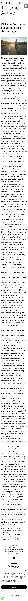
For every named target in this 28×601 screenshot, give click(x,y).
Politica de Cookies (9, 599)
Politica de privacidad (18, 599)
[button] (26, 6)
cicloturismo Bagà (6, 536)
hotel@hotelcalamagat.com (14, 551)
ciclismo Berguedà (16, 534)
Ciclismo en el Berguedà (19, 531)
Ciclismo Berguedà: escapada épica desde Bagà (13, 28)
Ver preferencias (14, 595)
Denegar (14, 591)
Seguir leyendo (12, 524)
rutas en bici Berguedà (12, 539)
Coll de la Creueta (17, 536)
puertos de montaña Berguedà (12, 538)
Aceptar (14, 587)
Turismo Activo (5, 532)
